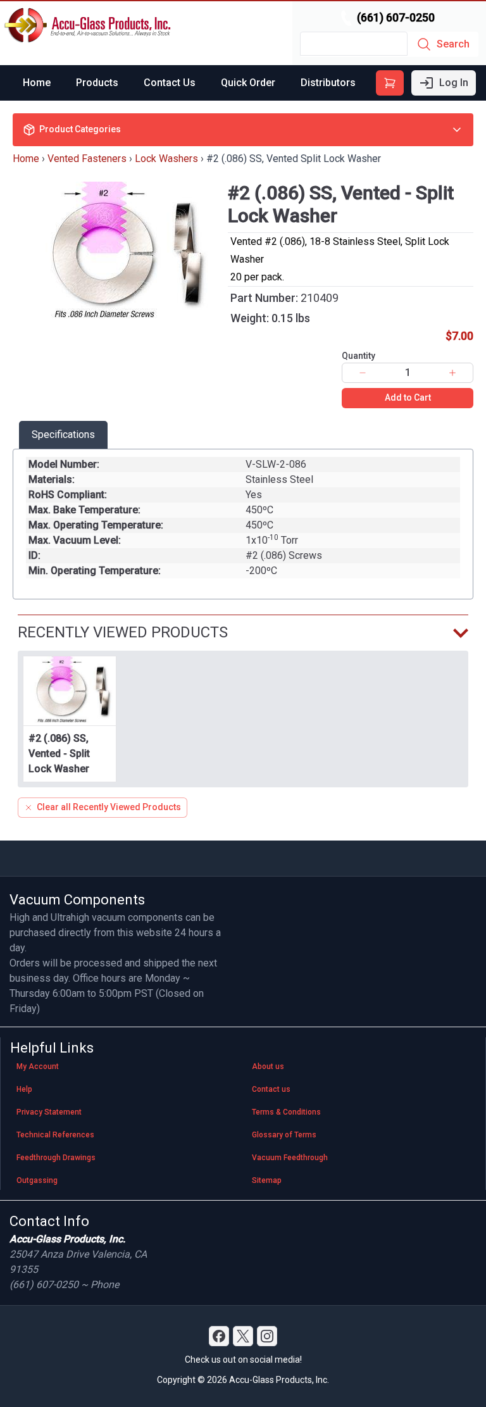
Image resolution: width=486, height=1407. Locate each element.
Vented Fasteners (87, 159)
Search (453, 44)
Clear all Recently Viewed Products (109, 807)
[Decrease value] (362, 372)
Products (97, 83)
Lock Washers (166, 159)
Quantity (358, 356)
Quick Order (248, 83)
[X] (243, 1336)
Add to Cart (408, 397)
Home (37, 83)
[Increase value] (452, 372)
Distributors (328, 83)
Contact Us (170, 83)
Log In (453, 83)
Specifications (63, 434)
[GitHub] (267, 1336)
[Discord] (219, 1336)
